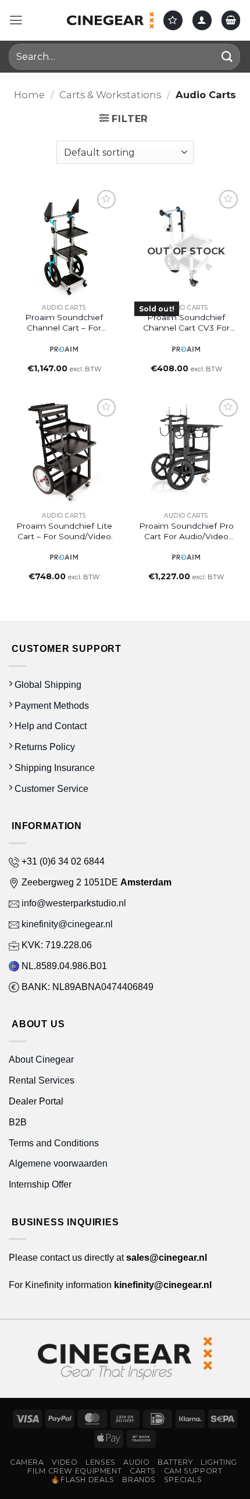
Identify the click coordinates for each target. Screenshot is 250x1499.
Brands (139, 1479)
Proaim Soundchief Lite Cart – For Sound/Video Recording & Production (64, 531)
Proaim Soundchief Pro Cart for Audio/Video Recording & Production (186, 531)
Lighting (219, 1462)
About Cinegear (41, 1059)
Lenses (100, 1462)
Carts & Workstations (110, 95)
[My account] (202, 20)
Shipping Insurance (53, 767)
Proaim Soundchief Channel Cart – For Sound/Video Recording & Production (64, 323)
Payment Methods (50, 705)
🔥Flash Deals (83, 1479)
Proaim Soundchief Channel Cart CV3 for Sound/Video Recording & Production (186, 323)
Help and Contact (49, 725)
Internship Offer (40, 1184)
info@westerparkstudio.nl (72, 903)
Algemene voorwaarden (59, 1163)
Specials (183, 1479)
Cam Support (193, 1470)
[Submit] (227, 56)
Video (64, 1462)
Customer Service (50, 788)
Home (29, 95)
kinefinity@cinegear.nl (66, 924)
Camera (27, 1462)
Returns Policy (43, 746)
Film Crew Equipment (74, 1470)
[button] (16, 20)
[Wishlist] (173, 20)
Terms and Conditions (54, 1143)
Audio (136, 1462)
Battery (175, 1462)
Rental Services (41, 1080)
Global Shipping (46, 684)
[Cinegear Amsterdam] (110, 20)
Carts (143, 1470)
